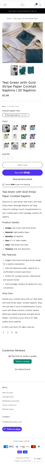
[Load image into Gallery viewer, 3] (31, 70)
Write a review (23, 361)
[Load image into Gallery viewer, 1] (14, 70)
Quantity (6, 154)
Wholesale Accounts (10, 401)
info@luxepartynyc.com (12, 422)
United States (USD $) (21, 441)
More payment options (22, 179)
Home (9, 18)
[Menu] (5, 5)
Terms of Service (9, 405)
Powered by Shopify (22, 458)
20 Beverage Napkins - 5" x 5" (16, 115)
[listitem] (22, 11)
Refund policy (8, 409)
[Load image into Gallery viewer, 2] (22, 70)
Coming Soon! (8, 397)
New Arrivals (7, 393)
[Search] (40, 4)
